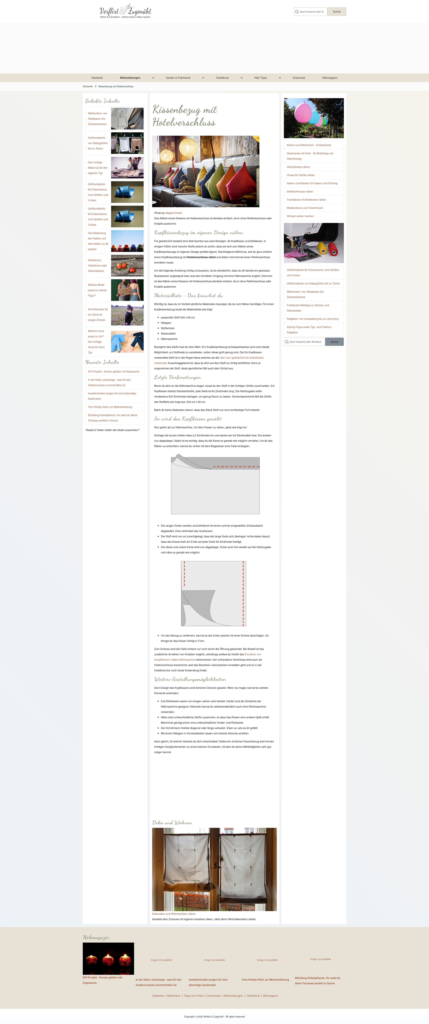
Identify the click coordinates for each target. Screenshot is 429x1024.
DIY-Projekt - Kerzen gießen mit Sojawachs (113, 371)
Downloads (214, 996)
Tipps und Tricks (193, 996)
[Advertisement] (214, 48)
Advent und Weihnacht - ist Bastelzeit (309, 145)
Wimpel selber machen (300, 216)
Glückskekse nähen (298, 167)
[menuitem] (97, 77)
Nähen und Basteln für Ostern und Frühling (312, 183)
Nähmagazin (270, 996)
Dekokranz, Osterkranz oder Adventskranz (97, 265)
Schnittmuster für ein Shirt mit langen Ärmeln (98, 314)
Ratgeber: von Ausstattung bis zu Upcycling (313, 319)
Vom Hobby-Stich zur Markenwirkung (110, 407)
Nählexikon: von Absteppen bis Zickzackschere (97, 118)
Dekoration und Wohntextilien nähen (174, 914)
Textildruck (253, 996)
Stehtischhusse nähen (300, 191)
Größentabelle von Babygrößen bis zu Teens (98, 143)
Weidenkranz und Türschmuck (305, 208)
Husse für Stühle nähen (301, 175)
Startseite (88, 86)
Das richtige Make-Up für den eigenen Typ (98, 167)
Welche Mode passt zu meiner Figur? (97, 290)
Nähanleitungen (233, 996)
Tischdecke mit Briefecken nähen (306, 200)
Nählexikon (173, 996)
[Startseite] (125, 11)
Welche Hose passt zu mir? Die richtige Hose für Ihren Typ (96, 341)
